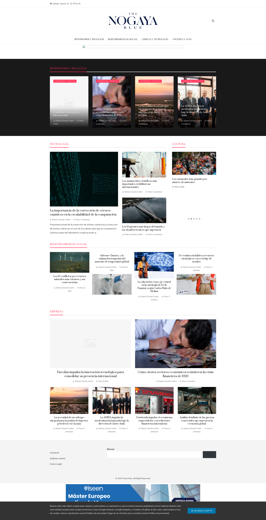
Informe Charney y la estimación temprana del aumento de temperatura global (112, 258)
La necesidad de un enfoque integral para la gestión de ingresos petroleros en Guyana (69, 420)
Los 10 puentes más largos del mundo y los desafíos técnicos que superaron (143, 228)
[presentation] (52, 277)
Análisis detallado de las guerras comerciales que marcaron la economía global (197, 420)
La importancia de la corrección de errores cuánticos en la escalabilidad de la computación (83, 213)
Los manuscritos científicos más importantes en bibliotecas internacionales (139, 184)
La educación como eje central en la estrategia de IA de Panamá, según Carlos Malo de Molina (154, 286)
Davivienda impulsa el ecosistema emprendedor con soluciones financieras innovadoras (154, 420)
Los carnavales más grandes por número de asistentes (189, 181)
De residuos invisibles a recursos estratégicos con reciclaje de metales (196, 258)
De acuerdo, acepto (201, 510)
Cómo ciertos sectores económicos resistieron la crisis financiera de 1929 (176, 374)
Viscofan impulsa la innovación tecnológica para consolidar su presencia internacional (90, 374)
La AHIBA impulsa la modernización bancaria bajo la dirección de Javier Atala (112, 420)
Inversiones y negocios (64, 81)
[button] (188, 219)
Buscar (111, 449)
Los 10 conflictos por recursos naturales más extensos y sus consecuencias (69, 279)
